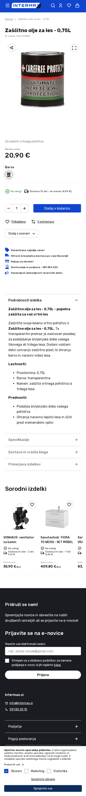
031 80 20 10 (18, 709)
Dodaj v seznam (19, 233)
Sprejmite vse (43, 788)
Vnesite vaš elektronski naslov (25, 644)
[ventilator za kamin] (20, 517)
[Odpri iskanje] (53, 5)
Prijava (43, 675)
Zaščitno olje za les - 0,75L (34, 19)
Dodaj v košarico (57, 208)
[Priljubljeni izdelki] (69, 5)
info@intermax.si (21, 703)
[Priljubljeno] (32, 504)
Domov (9, 19)
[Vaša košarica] (77, 5)
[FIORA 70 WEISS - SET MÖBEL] (57, 517)
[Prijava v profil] (60, 5)
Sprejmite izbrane (43, 779)
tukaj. (57, 665)
